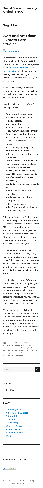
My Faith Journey (14, 429)
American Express (20, 348)
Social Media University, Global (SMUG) (20, 10)
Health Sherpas (13, 423)
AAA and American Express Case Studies (19, 40)
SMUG (9, 436)
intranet (6, 353)
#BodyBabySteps (13, 409)
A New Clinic (12, 416)
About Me (10, 419)
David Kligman (9, 350)
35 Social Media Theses (17, 413)
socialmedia (8, 355)
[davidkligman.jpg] (21, 51)
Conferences (8, 345)
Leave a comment (22, 355)
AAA (28, 345)
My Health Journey (15, 433)
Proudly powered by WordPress (15, 483)
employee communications (26, 350)
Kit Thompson (15, 353)
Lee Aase (10, 343)
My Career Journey (15, 426)
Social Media (19, 345)
